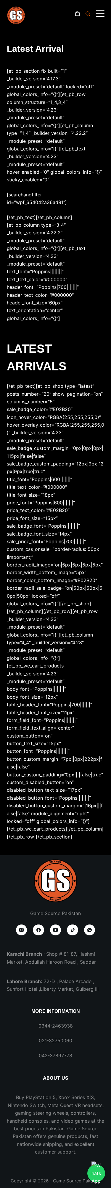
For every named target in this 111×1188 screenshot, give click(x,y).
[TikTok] (72, 930)
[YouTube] (55, 930)
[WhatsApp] (89, 930)
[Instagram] (21, 930)
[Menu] (100, 13)
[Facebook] (38, 930)
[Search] (88, 13)
